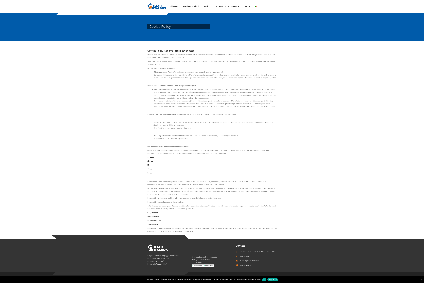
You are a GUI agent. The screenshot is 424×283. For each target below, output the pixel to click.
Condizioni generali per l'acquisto (204, 257)
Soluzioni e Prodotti (191, 6)
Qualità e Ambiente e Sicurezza (226, 6)
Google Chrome (153, 213)
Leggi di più (273, 279)
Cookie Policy (197, 262)
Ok (264, 279)
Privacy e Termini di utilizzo (202, 260)
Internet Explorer (154, 220)
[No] (421, 280)
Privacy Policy (198, 265)
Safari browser (152, 224)
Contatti (246, 6)
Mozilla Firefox (153, 216)
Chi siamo (174, 6)
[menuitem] (256, 6)
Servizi (206, 6)
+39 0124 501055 (246, 256)
